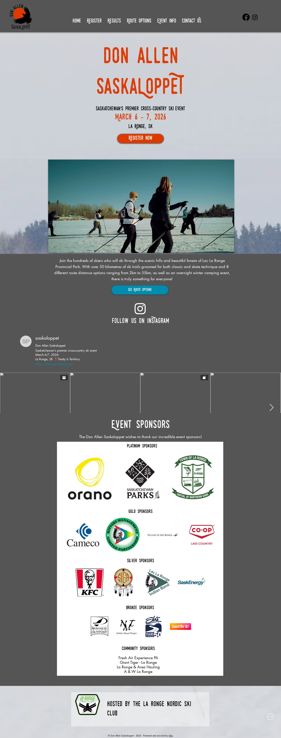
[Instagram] (254, 17)
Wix (171, 735)
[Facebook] (246, 17)
